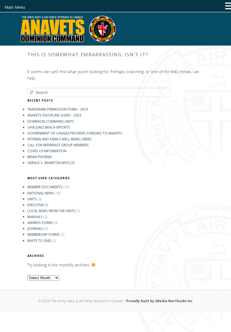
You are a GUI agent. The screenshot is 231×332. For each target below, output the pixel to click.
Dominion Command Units (50, 121)
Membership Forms (43, 234)
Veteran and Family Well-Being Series (59, 139)
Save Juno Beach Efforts (48, 127)
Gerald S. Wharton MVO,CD (51, 162)
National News (40, 193)
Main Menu (15, 7)
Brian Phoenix (39, 156)
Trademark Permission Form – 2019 (57, 109)
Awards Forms (40, 222)
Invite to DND (39, 240)
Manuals (35, 216)
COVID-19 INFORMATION (46, 151)
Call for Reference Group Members (58, 145)
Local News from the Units (51, 210)
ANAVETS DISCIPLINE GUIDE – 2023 (54, 115)
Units (32, 199)
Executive (35, 205)
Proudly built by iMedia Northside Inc (159, 301)
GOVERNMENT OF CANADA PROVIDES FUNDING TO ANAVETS (74, 133)
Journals (35, 228)
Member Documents (44, 187)
